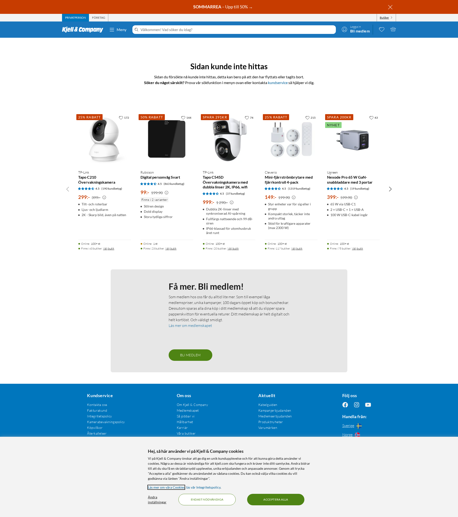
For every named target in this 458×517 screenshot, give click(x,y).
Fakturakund (97, 410)
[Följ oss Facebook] (345, 405)
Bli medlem (190, 355)
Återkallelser (96, 433)
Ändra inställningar (157, 499)
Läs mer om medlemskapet (190, 325)
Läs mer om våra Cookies (166, 487)
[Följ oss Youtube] (368, 405)
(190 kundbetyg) (111, 188)
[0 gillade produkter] (381, 29)
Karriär (182, 428)
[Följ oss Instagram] (356, 405)
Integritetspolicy (99, 416)
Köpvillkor (95, 428)
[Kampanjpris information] (104, 197)
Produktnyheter (270, 422)
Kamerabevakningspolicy (106, 422)
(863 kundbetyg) (174, 184)
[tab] (75, 17)
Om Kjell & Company (192, 405)
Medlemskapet (188, 410)
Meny (122, 29)
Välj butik (108, 248)
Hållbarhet (185, 422)
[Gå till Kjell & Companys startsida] (84, 29)
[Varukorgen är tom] (393, 29)
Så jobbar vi (186, 416)
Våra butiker (186, 433)
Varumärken (267, 428)
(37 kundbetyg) (235, 193)
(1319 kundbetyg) (299, 188)
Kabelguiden (267, 405)
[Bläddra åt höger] (390, 189)
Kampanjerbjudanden (274, 410)
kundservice (278, 82)
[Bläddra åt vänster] (67, 189)
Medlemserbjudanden (275, 416)
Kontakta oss (97, 405)
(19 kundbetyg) (359, 188)
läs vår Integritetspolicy (203, 487)
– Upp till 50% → (223, 6)
